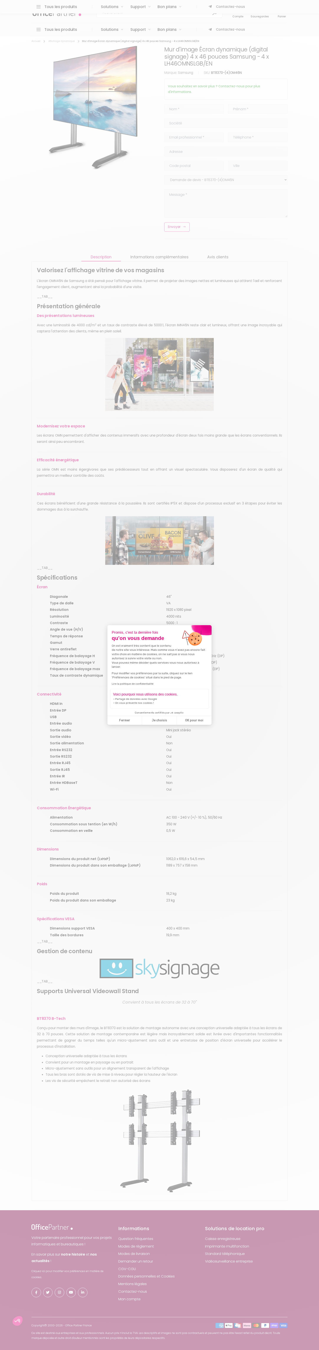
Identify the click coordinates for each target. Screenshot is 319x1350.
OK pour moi (194, 720)
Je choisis (159, 720)
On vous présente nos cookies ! (134, 702)
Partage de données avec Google (136, 699)
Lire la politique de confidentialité (132, 683)
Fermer (124, 720)
